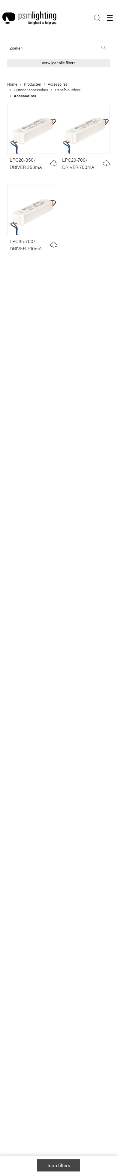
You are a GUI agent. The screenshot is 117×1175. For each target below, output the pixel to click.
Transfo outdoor (67, 90)
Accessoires (58, 84)
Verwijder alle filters (58, 63)
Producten (32, 84)
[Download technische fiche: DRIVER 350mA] (53, 163)
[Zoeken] (103, 48)
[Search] (97, 18)
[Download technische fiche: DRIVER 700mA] (106, 163)
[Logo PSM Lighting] (29, 18)
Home (12, 84)
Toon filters (58, 1165)
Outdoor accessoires (31, 90)
